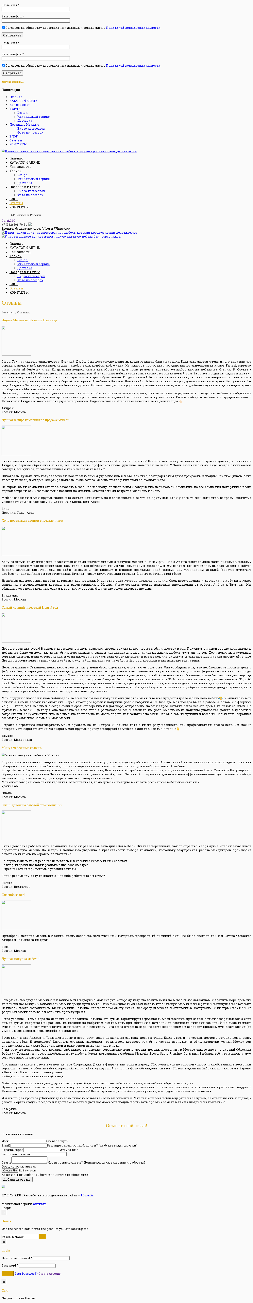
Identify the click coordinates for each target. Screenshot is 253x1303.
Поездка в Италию (24, 124)
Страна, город (12, 1150)
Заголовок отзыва (16, 1154)
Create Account (50, 1273)
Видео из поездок (31, 128)
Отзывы (15, 140)
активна (40, 1204)
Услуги (15, 109)
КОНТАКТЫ (18, 144)
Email (6, 1145)
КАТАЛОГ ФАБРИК (23, 101)
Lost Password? (26, 1273)
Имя (5, 1141)
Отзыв (6, 1162)
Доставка (24, 120)
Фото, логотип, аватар (19, 1166)
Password (10, 1265)
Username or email (17, 1258)
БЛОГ (13, 136)
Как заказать (19, 105)
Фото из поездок (30, 132)
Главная (15, 97)
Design (22, 113)
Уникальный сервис (33, 116)
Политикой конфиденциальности (133, 28)
